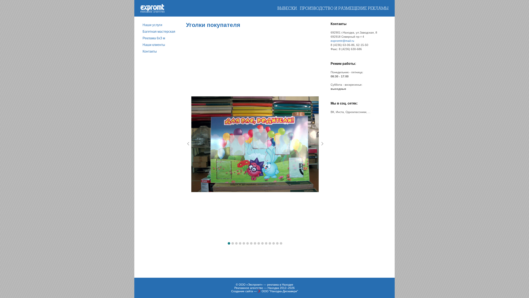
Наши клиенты (154, 45)
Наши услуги (152, 25)
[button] (229, 243)
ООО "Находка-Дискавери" (280, 291)
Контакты (150, 51)
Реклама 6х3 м (154, 38)
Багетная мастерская (159, 31)
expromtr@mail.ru (342, 40)
